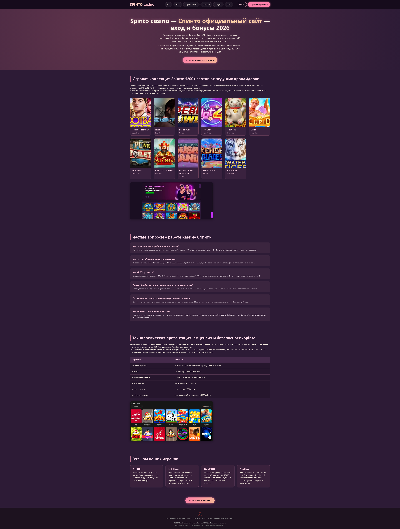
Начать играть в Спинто (200, 500)
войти (241, 4)
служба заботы (191, 4)
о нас (178, 4)
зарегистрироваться (259, 4)
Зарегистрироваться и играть (200, 60)
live (168, 4)
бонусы (218, 4)
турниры (206, 4)
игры (229, 4)
